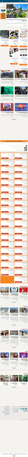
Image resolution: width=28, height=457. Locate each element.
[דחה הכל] (26, 454)
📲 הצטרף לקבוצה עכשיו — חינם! (14, 232)
